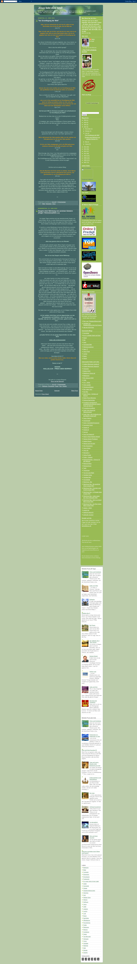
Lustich (85, 911)
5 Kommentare (62, 384)
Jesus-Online (86, 448)
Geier (84, 342)
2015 (85, 127)
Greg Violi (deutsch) (88, 434)
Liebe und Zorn (93, 687)
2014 (85, 147)
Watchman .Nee (87, 482)
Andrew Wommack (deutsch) (91, 366)
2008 (85, 160)
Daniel (85, 338)
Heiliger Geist (87, 897)
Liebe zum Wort (93, 585)
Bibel (43, 203)
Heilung (85, 899)
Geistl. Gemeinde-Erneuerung (91, 423)
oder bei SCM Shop (88, 327)
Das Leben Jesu (87, 389)
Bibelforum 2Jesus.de (89, 373)
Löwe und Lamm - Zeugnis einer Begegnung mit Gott (94, 764)
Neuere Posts (39, 390)
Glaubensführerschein (89, 890)
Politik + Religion (87, 457)
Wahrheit (85, 945)
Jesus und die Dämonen (57, 381)
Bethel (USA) (86, 371)
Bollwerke (92, 599)
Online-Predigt (87, 455)
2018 (85, 122)
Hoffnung (85, 902)
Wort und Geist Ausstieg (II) (89, 750)
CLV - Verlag (86, 382)
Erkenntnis (49, 203)
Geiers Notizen (87, 418)
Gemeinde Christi (88, 425)
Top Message (87, 936)
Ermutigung (51, 386)
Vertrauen (85, 939)
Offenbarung (86, 920)
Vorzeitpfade (86, 479)
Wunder (85, 950)
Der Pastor (92, 625)
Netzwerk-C (86, 452)
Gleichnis (85, 893)
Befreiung (44, 386)
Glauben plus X (86, 613)
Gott (84, 895)
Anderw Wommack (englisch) (91, 364)
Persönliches (86, 922)
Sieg (60, 386)
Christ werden (87, 385)
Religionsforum (87, 466)
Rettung (85, 929)
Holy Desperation (88, 446)
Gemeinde (86, 886)
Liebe (84, 906)
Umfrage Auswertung (95, 807)
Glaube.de (86, 429)
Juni (86, 133)
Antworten (86, 368)
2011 (85, 153)
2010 (85, 156)
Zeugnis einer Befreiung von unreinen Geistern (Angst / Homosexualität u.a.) (55, 212)
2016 (85, 124)
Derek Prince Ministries (89, 398)
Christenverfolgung (88, 387)
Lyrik (84, 913)
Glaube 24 (86, 427)
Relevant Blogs (87, 463)
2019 (85, 120)
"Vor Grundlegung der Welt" (48, 21)
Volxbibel (85, 943)
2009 (85, 158)
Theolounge (86, 470)
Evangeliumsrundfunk (89, 408)
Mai (86, 142)
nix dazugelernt (93, 822)
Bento (93, 39)
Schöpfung (86, 932)
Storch (85, 358)
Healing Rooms (87, 441)
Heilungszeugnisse (88, 347)
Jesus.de (85, 450)
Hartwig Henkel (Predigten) (90, 439)
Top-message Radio (88, 473)
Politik (85, 925)
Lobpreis (85, 909)
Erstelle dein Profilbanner (87, 179)
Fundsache (86, 879)
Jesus (54, 203)
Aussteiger (86, 333)
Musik (85, 916)
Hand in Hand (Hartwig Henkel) (91, 436)
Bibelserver (86, 375)
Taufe (84, 468)
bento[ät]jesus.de (86, 526)
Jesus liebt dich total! (50, 8)
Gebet (85, 883)
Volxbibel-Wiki (87, 477)
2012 (85, 151)
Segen (57, 386)
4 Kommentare (62, 202)
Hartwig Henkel (93, 656)
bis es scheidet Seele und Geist (92, 335)
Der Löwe (92, 793)
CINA (84, 380)
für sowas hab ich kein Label (91, 881)
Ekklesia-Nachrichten (89, 400)
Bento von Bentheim (86, 168)
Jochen (85, 354)
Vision (85, 941)
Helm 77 (85, 349)
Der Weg (85, 391)
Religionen (86, 927)
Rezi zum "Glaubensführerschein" (92, 321)
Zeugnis (64, 386)
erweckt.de (86, 510)
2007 (85, 162)
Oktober (87, 131)
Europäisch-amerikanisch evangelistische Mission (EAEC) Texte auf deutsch (92, 404)
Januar (87, 144)
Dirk (84, 340)
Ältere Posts (74, 390)
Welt (84, 948)
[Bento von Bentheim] (87, 177)
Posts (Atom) (45, 394)
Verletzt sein (92, 671)
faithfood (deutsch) (88, 512)
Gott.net (85, 432)
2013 (85, 149)
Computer (86, 872)
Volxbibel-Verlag (87, 475)
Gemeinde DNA (87, 344)
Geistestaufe (86, 420)
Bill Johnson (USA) (88, 378)
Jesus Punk (86, 351)
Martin (85, 356)
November (88, 129)
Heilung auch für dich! (89, 443)
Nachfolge (86, 918)
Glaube (85, 888)
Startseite (57, 390)
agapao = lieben (87, 508)
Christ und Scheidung (95, 572)
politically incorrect (88, 515)
